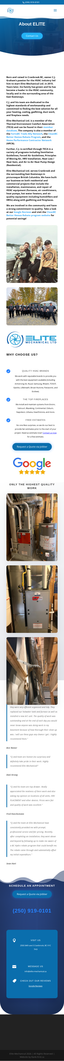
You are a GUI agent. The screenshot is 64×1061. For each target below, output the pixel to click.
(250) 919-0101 (32, 2)
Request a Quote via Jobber (32, 446)
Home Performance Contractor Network (28, 140)
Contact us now (50, 433)
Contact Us (32, 35)
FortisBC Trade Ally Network (27, 133)
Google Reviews (22, 212)
